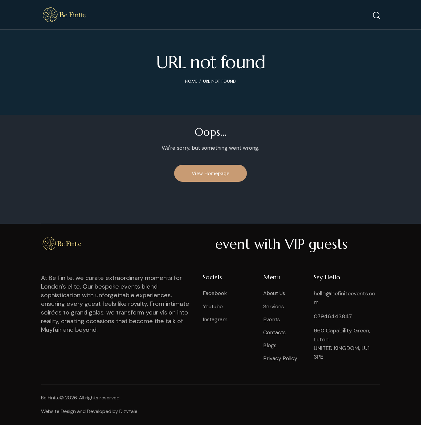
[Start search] (376, 15)
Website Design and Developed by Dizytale (89, 411)
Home (191, 81)
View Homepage (210, 173)
